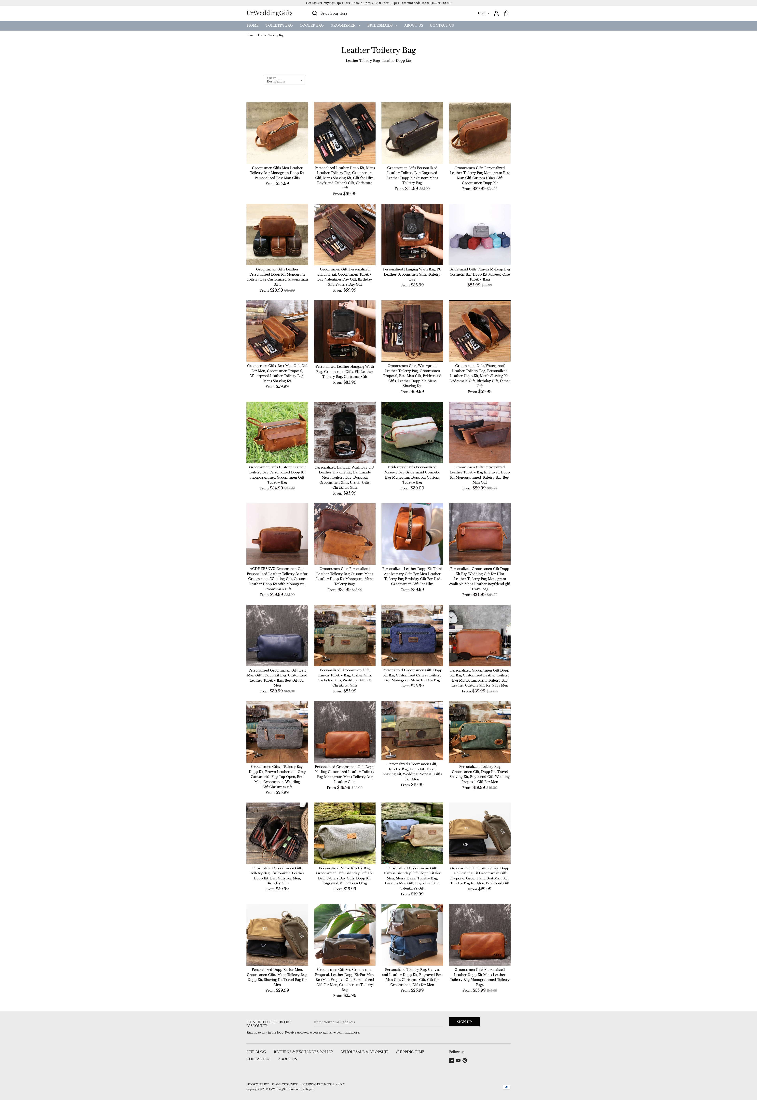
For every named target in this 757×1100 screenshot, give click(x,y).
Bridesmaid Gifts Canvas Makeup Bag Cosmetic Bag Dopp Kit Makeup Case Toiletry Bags (479, 274)
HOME (253, 25)
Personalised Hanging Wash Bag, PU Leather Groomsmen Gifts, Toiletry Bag (412, 274)
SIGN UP (464, 1022)
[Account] (496, 12)
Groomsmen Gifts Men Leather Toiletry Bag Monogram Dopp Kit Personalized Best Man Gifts (277, 173)
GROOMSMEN (344, 25)
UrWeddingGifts (269, 13)
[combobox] (284, 79)
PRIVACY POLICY (257, 1084)
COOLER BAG (312, 25)
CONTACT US (442, 25)
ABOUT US (413, 25)
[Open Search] (315, 13)
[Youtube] (458, 1061)
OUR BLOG (256, 1052)
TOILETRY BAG (279, 25)
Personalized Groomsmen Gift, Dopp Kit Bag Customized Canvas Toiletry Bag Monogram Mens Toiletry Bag (412, 675)
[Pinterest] (465, 1061)
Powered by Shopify (302, 1089)
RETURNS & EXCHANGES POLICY (303, 1052)
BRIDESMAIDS (380, 25)
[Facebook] (452, 1061)
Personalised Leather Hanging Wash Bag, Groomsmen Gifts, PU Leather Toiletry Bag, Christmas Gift (345, 372)
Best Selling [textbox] (276, 81)
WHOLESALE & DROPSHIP (364, 1052)
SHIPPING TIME (410, 1052)
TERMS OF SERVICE (285, 1084)
